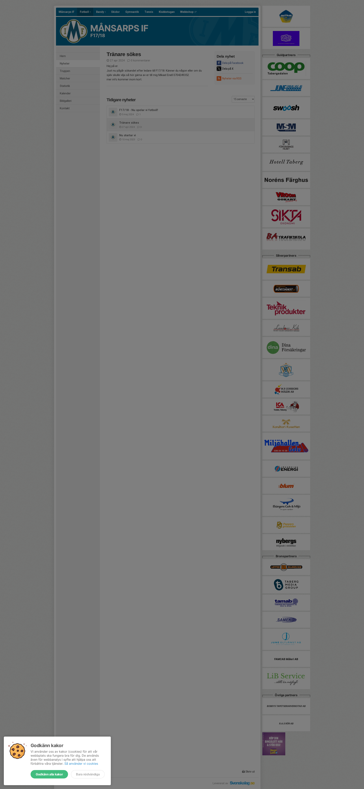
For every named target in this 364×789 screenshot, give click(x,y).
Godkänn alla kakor (49, 774)
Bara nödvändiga (88, 774)
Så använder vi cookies (81, 763)
